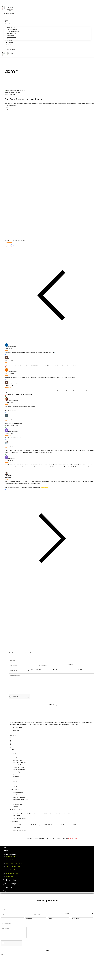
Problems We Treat (17, 760)
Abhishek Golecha (13, 431)
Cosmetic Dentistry (18, 794)
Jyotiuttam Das (12, 346)
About (5, 850)
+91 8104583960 (21, 830)
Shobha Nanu (11, 458)
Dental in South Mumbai (19, 769)
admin (6, 107)
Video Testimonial (17, 779)
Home (14, 753)
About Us (15, 755)
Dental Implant (11, 856)
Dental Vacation (9, 880)
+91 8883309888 (17, 727)
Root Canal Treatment (13, 866)
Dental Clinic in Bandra (18, 767)
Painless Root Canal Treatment (20, 799)
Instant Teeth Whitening (19, 797)
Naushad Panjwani (13, 400)
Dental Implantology (18, 792)
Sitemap (15, 786)
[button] (2, 17)
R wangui (10, 359)
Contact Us (15, 781)
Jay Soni (10, 475)
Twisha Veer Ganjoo (13, 383)
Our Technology (9, 884)
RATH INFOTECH (72, 838)
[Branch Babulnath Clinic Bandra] (63, 669)
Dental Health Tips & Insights (12, 92)
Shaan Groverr (12, 444)
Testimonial (16, 776)
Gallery (15, 774)
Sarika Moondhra (12, 417)
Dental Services (17, 757)
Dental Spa (15, 806)
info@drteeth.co (17, 730)
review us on (8, 247)
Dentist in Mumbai (17, 765)
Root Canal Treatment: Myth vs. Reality (23, 99)
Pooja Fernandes (12, 371)
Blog (14, 783)
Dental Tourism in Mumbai (19, 762)
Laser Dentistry (17, 802)
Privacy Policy (16, 772)
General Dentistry (17, 804)
